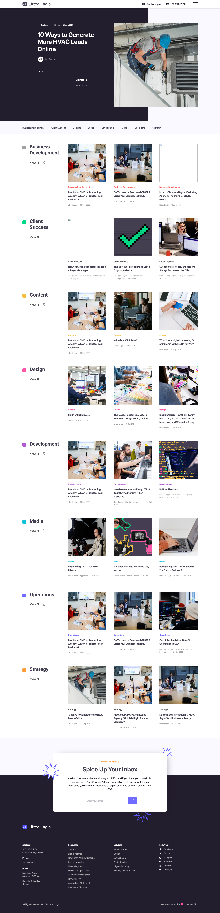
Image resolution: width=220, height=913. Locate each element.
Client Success (58, 127)
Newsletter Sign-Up (77, 887)
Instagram (166, 857)
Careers (72, 849)
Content (77, 127)
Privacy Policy (74, 879)
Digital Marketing (121, 866)
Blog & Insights (75, 853)
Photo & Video (120, 862)
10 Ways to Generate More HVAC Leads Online (66, 42)
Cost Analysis (153, 4)
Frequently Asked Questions (81, 858)
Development (108, 127)
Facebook (166, 849)
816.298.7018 (178, 4)
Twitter (164, 853)
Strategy (156, 127)
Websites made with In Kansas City (179, 904)
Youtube (165, 861)
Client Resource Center (79, 874)
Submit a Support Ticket (79, 870)
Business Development (33, 127)
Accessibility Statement (79, 883)
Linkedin (165, 866)
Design (91, 127)
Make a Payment (75, 866)
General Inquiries (76, 862)
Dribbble (165, 870)
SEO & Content (121, 849)
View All (35, 162)
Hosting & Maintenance (124, 870)
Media (125, 127)
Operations (140, 127)
